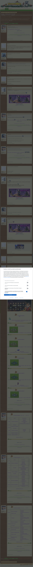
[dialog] (16, 283)
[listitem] (16, 280)
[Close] (31, 269)
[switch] (27, 282)
